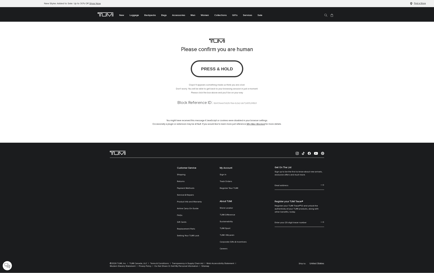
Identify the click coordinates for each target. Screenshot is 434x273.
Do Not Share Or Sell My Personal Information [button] (176, 266)
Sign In (223, 175)
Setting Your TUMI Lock (188, 236)
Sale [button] (260, 15)
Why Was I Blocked (255, 124)
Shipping (181, 175)
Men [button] (193, 15)
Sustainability (226, 222)
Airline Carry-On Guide (188, 209)
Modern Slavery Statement (123, 266)
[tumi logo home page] (118, 152)
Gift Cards (181, 222)
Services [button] (247, 15)
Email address (281, 182)
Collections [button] (220, 15)
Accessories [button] (178, 15)
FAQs (179, 215)
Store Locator (226, 208)
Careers (224, 249)
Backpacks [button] (150, 15)
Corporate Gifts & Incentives (233, 242)
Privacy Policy (145, 266)
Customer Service (186, 168)
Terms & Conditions (159, 263)
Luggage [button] (134, 15)
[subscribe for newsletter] (322, 185)
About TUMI (226, 201)
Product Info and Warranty (189, 202)
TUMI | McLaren (227, 235)
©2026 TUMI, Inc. (118, 263)
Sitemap (205, 266)
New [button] (121, 15)
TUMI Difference (227, 215)
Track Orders (226, 181)
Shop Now (95, 3)
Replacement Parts (186, 229)
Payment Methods (185, 188)
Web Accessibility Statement (220, 263)
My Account (226, 168)
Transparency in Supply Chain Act (187, 263)
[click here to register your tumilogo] (322, 222)
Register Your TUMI (229, 188)
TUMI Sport (225, 228)
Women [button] (205, 15)
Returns (181, 181)
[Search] (325, 15)
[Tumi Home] (105, 14)
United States (317, 263)
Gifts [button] (235, 15)
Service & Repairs (185, 195)
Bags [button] (164, 15)
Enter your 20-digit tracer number (291, 219)
